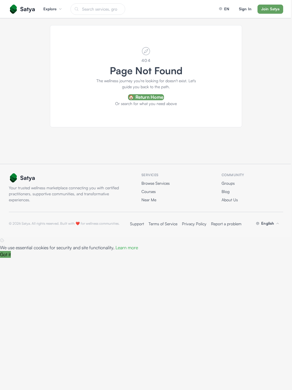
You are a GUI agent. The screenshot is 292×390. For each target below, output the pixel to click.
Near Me (148, 199)
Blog (226, 191)
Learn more (126, 247)
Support (137, 223)
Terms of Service (163, 223)
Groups (228, 183)
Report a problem (226, 223)
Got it (5, 254)
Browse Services (155, 183)
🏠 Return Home (145, 97)
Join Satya (270, 9)
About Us (230, 199)
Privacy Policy (194, 223)
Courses (148, 191)
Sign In (245, 9)
